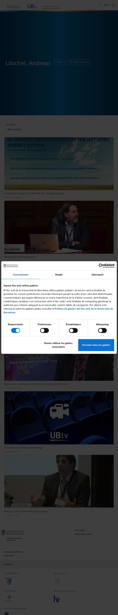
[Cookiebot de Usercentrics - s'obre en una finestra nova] (101, 266)
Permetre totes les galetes (96, 345)
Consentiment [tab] (20, 274)
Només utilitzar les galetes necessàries (58, 345)
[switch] (44, 330)
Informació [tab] (97, 274)
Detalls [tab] (59, 274)
